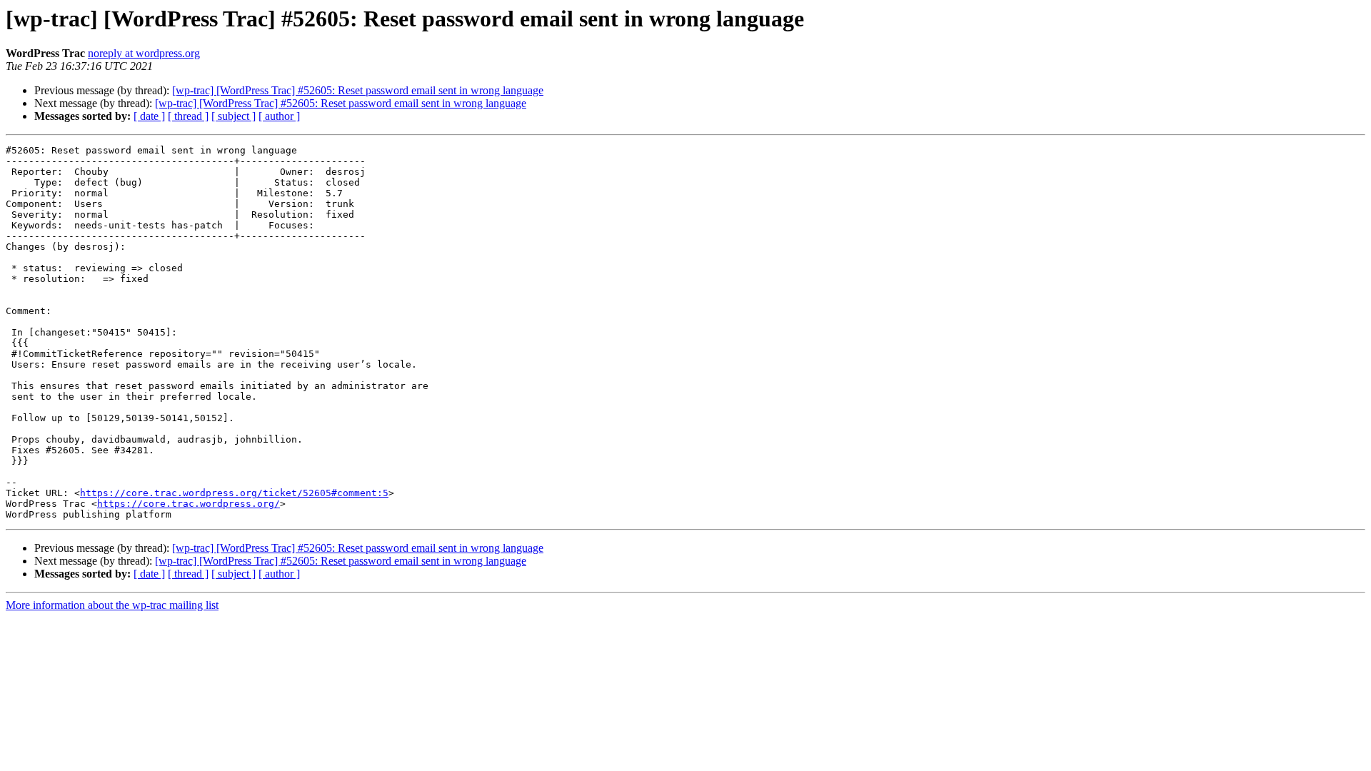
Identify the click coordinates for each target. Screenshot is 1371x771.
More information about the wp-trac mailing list (112, 605)
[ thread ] (188, 116)
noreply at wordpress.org (144, 53)
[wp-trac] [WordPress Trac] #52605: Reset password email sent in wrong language (357, 90)
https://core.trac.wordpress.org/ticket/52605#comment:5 (234, 493)
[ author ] (279, 116)
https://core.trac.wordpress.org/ (188, 503)
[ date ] (149, 116)
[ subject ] (233, 116)
